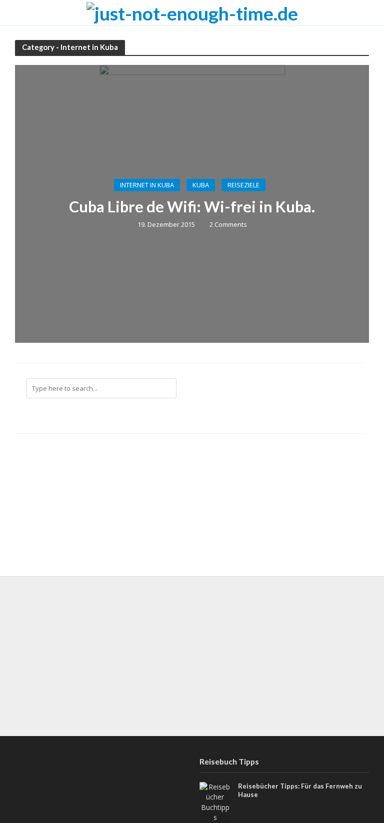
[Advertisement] (192, 656)
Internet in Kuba (147, 184)
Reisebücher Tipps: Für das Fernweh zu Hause (300, 790)
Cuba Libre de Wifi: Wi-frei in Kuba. (192, 206)
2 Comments (228, 224)
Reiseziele (244, 184)
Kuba (200, 184)
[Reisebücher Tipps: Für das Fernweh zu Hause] (215, 801)
